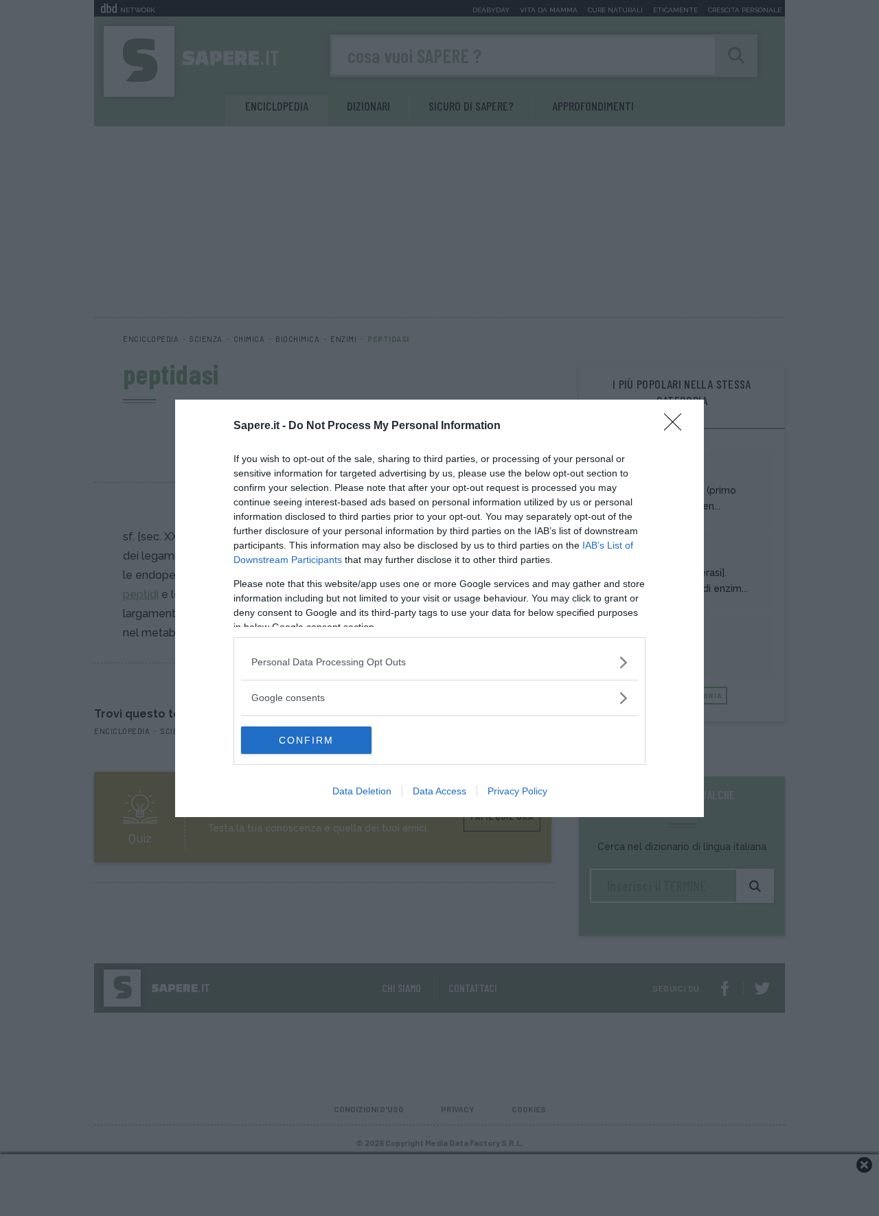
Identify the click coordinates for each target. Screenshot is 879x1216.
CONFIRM (306, 740)
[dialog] (439, 608)
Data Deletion (361, 790)
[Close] (677, 426)
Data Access (439, 790)
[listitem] (439, 662)
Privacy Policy (517, 790)
